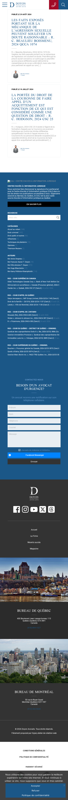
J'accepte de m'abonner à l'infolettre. (35, 450)
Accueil (34, 530)
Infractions (12, 239)
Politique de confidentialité (34, 757)
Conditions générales (34, 751)
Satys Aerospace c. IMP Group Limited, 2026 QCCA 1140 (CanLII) (33, 298)
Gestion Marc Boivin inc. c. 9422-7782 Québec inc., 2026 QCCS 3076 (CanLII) (38, 355)
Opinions (11, 245)
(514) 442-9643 (34, 709)
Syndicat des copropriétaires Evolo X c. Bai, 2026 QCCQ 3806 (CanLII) (35, 332)
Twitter (42, 509)
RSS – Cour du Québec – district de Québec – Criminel (32, 328)
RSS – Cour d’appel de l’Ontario (22, 312)
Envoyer (34, 462)
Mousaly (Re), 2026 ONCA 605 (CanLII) (23, 315)
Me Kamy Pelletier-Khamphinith (20, 271)
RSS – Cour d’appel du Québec (21, 295)
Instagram (25, 509)
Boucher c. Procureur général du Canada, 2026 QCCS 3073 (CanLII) (34, 348)
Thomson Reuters (15, 248)
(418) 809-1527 (34, 628)
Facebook (16, 509)
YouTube (34, 509)
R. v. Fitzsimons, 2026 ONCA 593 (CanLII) (24, 321)
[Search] (57, 217)
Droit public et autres (16, 236)
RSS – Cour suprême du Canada (22, 279)
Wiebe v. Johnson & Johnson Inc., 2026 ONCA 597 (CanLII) (30, 318)
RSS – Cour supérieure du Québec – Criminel (28, 345)
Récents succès (34, 542)
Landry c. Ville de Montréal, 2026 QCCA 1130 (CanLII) (28, 305)
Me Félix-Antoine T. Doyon (18, 265)
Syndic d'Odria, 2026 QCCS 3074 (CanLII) (23, 352)
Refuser (36, 790)
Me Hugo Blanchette (16, 268)
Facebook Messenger (35, 455)
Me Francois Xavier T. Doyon (19, 262)
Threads (51, 509)
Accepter (35, 786)
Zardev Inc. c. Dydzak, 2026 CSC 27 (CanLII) (25, 288)
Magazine (34, 549)
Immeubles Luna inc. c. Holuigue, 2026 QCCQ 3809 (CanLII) (31, 338)
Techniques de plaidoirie (17, 242)
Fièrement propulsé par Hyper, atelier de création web (34, 733)
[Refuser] (64, 785)
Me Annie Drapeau (15, 259)
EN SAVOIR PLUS (34, 204)
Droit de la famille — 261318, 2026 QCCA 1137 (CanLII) (29, 302)
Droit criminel (13, 233)
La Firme (34, 536)
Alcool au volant (14, 229)
